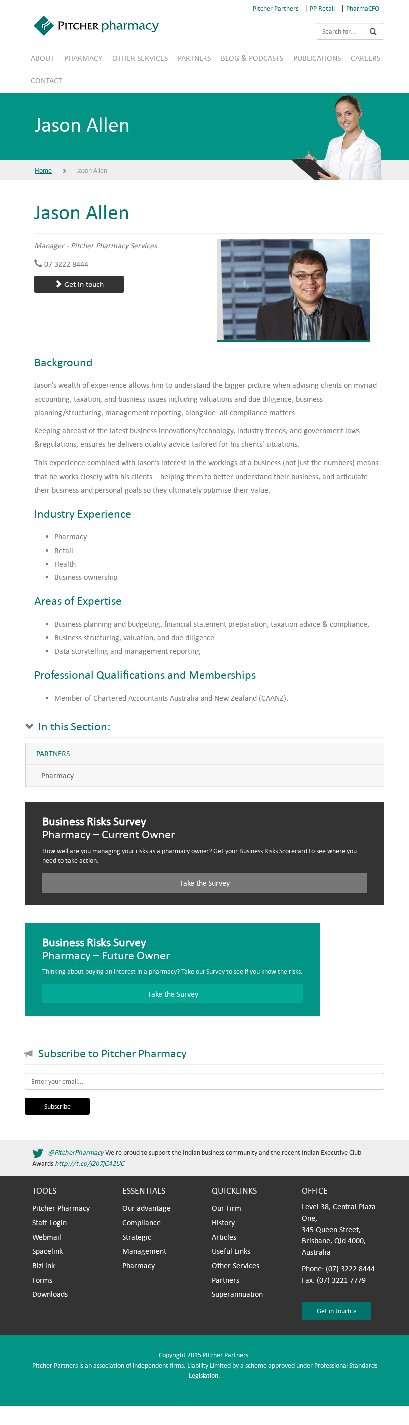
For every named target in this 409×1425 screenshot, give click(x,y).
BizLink (43, 1265)
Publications (317, 57)
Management (144, 1250)
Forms (42, 1279)
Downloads (50, 1293)
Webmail (46, 1236)
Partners (194, 57)
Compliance (141, 1222)
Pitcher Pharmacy (61, 1207)
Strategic (136, 1236)
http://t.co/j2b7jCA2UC (89, 1163)
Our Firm (226, 1207)
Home (43, 170)
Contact (46, 80)
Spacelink (47, 1250)
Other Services (140, 57)
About (42, 57)
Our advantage (146, 1207)
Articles (224, 1236)
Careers (365, 57)
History (223, 1222)
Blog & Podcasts (252, 57)
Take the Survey (205, 882)
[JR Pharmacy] (201, 26)
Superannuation (237, 1293)
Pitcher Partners (275, 8)
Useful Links (231, 1250)
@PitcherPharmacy (76, 1152)
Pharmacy (83, 57)
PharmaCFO (362, 8)
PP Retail (322, 8)
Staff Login (49, 1222)
